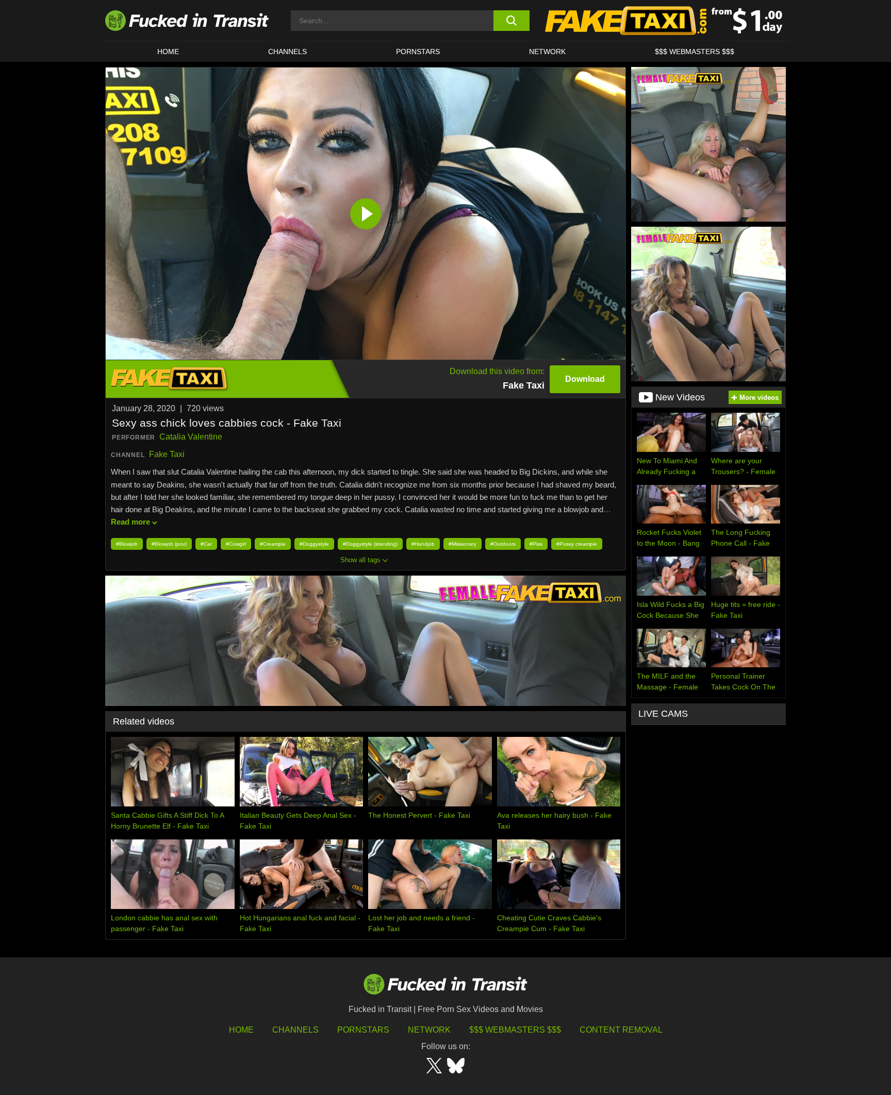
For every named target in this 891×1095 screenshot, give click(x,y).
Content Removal (621, 1029)
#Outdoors (503, 544)
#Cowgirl (236, 544)
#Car (206, 544)
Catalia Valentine (190, 436)
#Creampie (273, 544)
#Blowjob (127, 544)
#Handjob (423, 544)
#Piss (536, 544)
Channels (295, 1029)
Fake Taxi (167, 454)
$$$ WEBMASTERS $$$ (694, 51)
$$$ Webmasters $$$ (515, 1029)
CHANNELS (287, 51)
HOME (168, 51)
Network (547, 51)
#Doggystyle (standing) (370, 544)
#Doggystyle (314, 544)
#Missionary (462, 544)
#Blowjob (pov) (169, 544)
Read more (130, 521)
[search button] (511, 20)
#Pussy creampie (576, 544)
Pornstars (418, 51)
